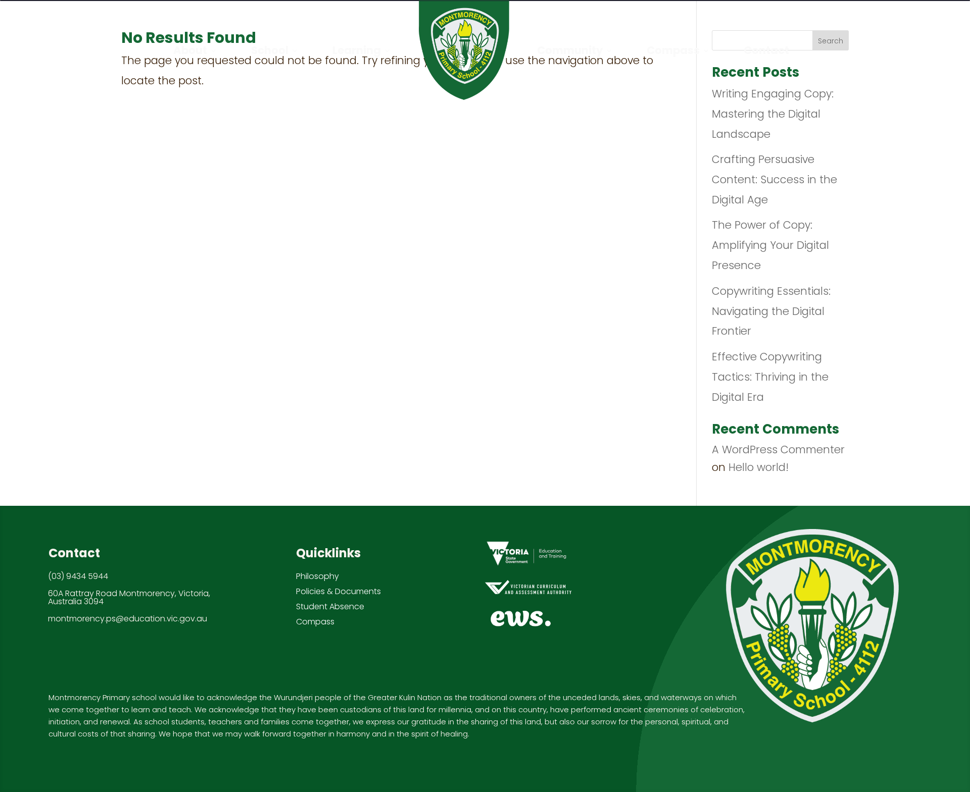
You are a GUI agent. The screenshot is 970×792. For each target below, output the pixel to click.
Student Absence (330, 606)
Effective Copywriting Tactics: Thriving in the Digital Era (770, 376)
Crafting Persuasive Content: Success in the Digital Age (774, 179)
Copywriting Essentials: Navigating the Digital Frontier (771, 311)
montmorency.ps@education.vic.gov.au (127, 618)
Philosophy (317, 576)
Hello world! (759, 467)
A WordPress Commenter (778, 449)
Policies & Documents (338, 591)
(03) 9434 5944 (78, 576)
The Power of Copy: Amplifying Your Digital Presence (770, 245)
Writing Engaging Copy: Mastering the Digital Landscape (773, 113)
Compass (315, 621)
